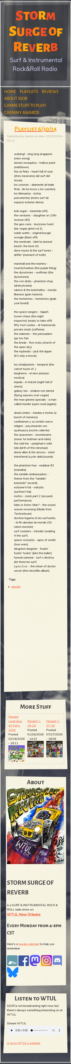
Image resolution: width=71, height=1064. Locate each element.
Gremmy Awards (21, 112)
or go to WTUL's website (23, 1043)
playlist (16, 586)
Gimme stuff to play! (25, 105)
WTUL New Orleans (24, 914)
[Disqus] (35, 639)
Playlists (29, 91)
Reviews (50, 91)
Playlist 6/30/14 (35, 129)
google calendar (29, 944)
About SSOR (15, 98)
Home (10, 91)
